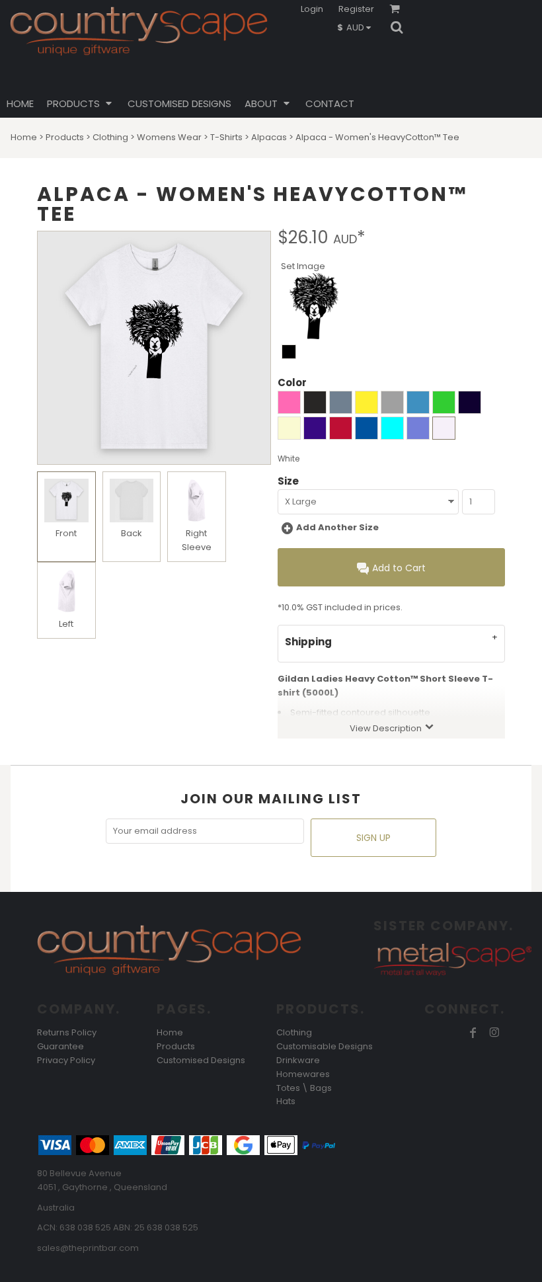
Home (24, 137)
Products (65, 137)
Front (66, 533)
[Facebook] (473, 1032)
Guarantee (60, 1046)
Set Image (303, 266)
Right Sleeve (197, 540)
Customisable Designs (324, 1046)
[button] (357, 27)
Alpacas (269, 137)
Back (131, 533)
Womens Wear (169, 137)
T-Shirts (226, 137)
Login (312, 9)
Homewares (303, 1074)
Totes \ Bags (304, 1088)
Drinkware (298, 1060)
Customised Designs (201, 1060)
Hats (285, 1101)
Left (66, 624)
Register (356, 9)
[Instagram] (494, 1032)
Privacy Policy (66, 1060)
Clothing (110, 137)
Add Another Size (337, 527)
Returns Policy (67, 1032)
